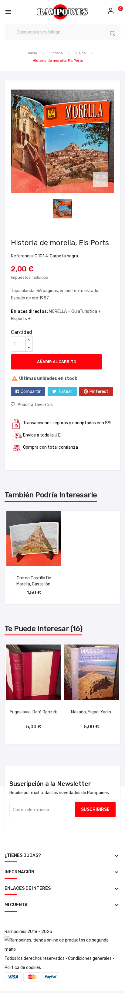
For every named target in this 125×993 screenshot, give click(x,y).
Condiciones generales (90, 958)
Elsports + (21, 318)
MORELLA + (60, 311)
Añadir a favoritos (35, 404)
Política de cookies (23, 967)
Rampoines (15, 931)
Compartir (31, 391)
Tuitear (65, 391)
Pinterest (99, 391)
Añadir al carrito (56, 361)
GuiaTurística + (86, 311)
